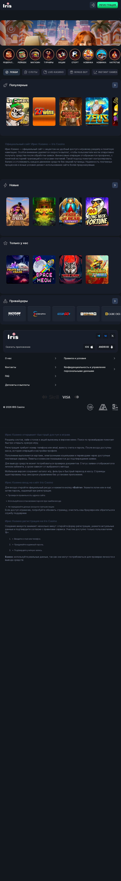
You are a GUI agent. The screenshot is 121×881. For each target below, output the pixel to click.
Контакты (10, 367)
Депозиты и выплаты (17, 385)
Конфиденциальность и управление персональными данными (85, 369)
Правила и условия (75, 358)
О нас (8, 358)
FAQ (7, 376)
